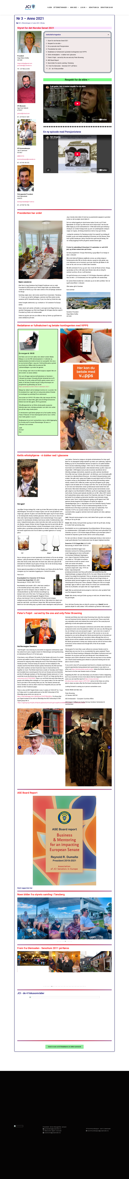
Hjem (49, 7)
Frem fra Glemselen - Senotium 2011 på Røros (63, 66)
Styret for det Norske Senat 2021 (58, 40)
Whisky (42, 23)
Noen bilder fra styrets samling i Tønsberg (61, 63)
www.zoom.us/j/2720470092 (26, 678)
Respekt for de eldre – (55, 43)
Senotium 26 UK (106, 7)
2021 (19, 23)
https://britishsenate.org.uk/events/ (83, 669)
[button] (108, 34)
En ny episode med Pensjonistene (58, 46)
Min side (73, 7)
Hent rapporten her (24, 888)
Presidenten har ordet (54, 49)
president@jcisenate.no (24, 65)
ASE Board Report (53, 60)
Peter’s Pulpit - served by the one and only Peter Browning (66, 57)
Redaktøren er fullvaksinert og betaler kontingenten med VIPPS (67, 52)
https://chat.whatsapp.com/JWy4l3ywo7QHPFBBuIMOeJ (34, 696)
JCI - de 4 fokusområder (56, 69)
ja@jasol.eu (20, 156)
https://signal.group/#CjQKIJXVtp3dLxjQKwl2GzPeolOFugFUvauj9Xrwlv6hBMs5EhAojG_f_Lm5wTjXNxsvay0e (51, 703)
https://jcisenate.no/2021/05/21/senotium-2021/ (34, 387)
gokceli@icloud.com (23, 113)
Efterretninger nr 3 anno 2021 (31, 23)
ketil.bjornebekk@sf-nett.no (25, 202)
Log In (82, 7)
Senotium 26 (94, 7)
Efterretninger (60, 7)
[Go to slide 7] (53, 986)
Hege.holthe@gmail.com (24, 63)
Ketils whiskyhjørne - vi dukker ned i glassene (62, 54)
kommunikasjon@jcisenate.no (26, 159)
